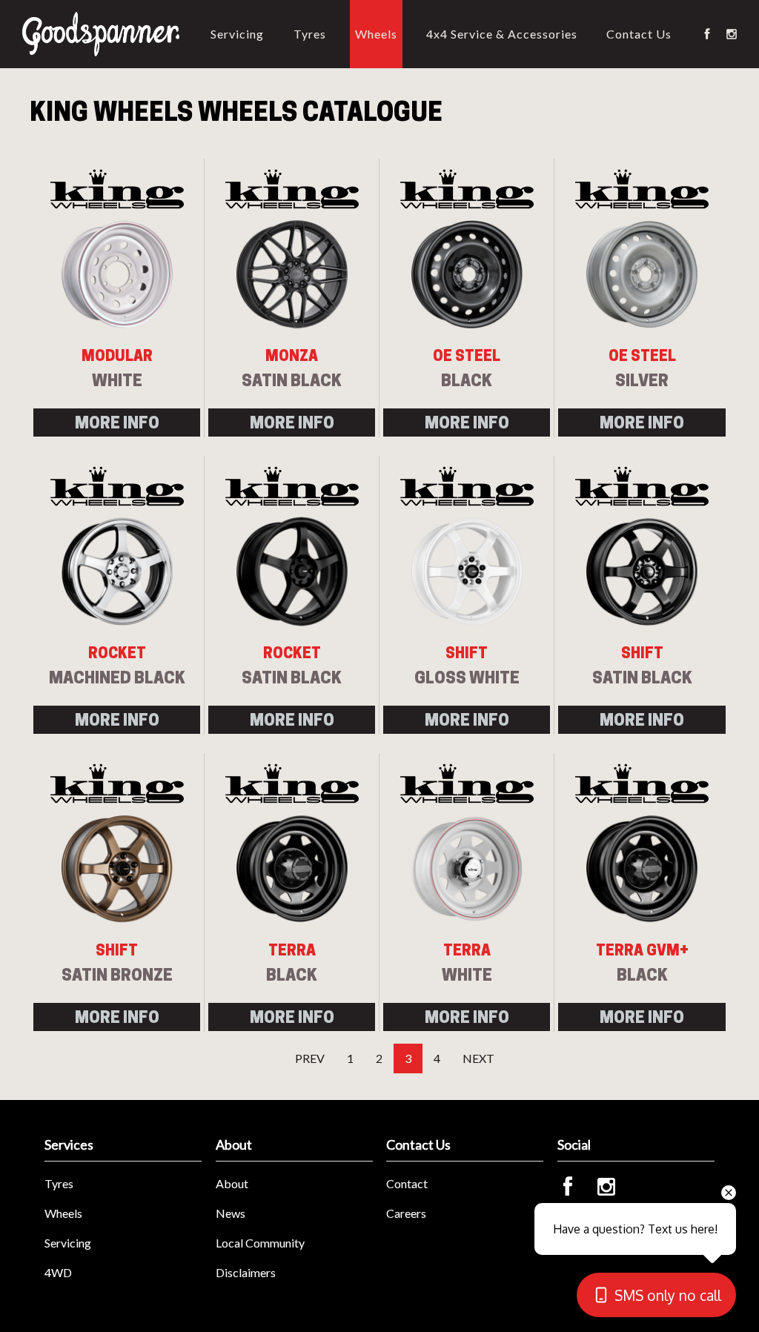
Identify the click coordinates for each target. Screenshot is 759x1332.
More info (117, 422)
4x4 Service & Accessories (501, 34)
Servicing (237, 34)
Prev (310, 1058)
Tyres (310, 34)
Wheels (376, 34)
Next (478, 1058)
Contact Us (639, 34)
